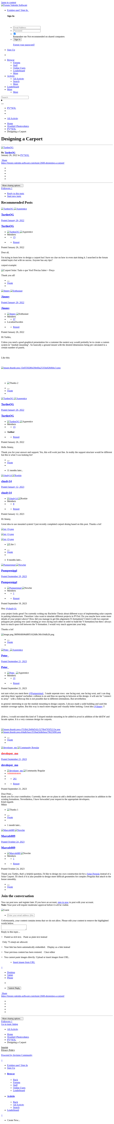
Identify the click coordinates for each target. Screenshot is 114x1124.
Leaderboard (19, 70)
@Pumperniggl (36, 693)
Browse (10, 60)
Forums (16, 62)
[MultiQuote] (8, 281)
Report (16, 242)
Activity (11, 76)
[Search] (2, 103)
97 (14, 319)
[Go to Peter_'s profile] (5, 650)
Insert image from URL (24, 962)
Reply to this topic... (10, 932)
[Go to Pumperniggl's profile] (8, 565)
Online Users (19, 68)
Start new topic (14, 196)
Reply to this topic (15, 193)
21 (14, 678)
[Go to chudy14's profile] (6, 475)
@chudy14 (11, 608)
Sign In (17, 39)
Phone (10, 977)
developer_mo (9, 765)
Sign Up (11, 50)
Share (4, 160)
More (15, 73)
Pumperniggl (9, 570)
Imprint (4, 1047)
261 (15, 778)
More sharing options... (12, 185)
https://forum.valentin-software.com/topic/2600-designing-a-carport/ (32, 163)
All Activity (18, 78)
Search (16, 81)
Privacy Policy (8, 1050)
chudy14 (6, 481)
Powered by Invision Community (16, 1055)
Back (15, 1079)
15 (14, 237)
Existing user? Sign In (18, 10)
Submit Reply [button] (14, 988)
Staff (15, 65)
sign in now (63, 902)
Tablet (10, 975)
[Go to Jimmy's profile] (5, 291)
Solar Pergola (93, 874)
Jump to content (8, 2)
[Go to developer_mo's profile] (9, 747)
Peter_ (5, 655)
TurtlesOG (10, 152)
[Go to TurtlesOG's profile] (7, 147)
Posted (12, 220)
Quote (10, 283)
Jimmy (5, 296)
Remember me (20, 36)
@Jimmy (98, 706)
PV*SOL (24, 155)
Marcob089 (8, 836)
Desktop (11, 972)
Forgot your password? (24, 44)
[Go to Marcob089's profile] (8, 830)
